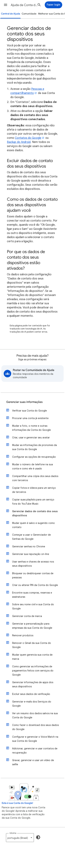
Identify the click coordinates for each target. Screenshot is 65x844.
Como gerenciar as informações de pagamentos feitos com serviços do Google (32, 670)
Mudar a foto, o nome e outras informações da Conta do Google (31, 427)
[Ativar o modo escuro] (38, 837)
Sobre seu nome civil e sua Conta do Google (33, 606)
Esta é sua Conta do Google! (17, 803)
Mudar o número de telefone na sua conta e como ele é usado (32, 466)
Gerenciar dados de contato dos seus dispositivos (35, 513)
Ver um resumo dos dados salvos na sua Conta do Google (35, 715)
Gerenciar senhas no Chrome (28, 546)
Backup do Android (19, 142)
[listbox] (20, 837)
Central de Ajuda (10, 13)
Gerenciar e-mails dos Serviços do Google (31, 703)
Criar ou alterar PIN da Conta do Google (35, 585)
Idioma (13, 833)
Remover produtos (22, 635)
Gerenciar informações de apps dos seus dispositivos (32, 684)
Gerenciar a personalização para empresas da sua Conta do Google (32, 625)
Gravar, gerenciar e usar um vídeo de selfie (33, 762)
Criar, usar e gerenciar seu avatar (31, 437)
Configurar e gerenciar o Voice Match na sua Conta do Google (35, 738)
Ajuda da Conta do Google (25, 5)
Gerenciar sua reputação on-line (30, 554)
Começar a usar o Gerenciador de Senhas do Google (31, 536)
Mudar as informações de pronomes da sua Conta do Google (34, 447)
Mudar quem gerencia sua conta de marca (32, 656)
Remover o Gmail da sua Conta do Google (31, 645)
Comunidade (29, 13)
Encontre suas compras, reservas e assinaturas (32, 594)
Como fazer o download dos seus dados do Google (35, 727)
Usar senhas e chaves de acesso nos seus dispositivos (33, 563)
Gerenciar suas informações (24, 402)
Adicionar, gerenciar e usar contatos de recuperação (34, 750)
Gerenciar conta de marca (27, 616)
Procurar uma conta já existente (30, 418)
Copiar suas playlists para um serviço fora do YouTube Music (33, 501)
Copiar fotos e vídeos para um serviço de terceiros (34, 490)
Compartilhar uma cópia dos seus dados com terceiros (35, 478)
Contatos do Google (28, 138)
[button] (5, 5)
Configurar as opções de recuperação (34, 456)
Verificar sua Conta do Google (29, 410)
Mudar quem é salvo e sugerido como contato (33, 525)
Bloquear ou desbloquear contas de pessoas (32, 575)
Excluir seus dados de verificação (31, 694)
